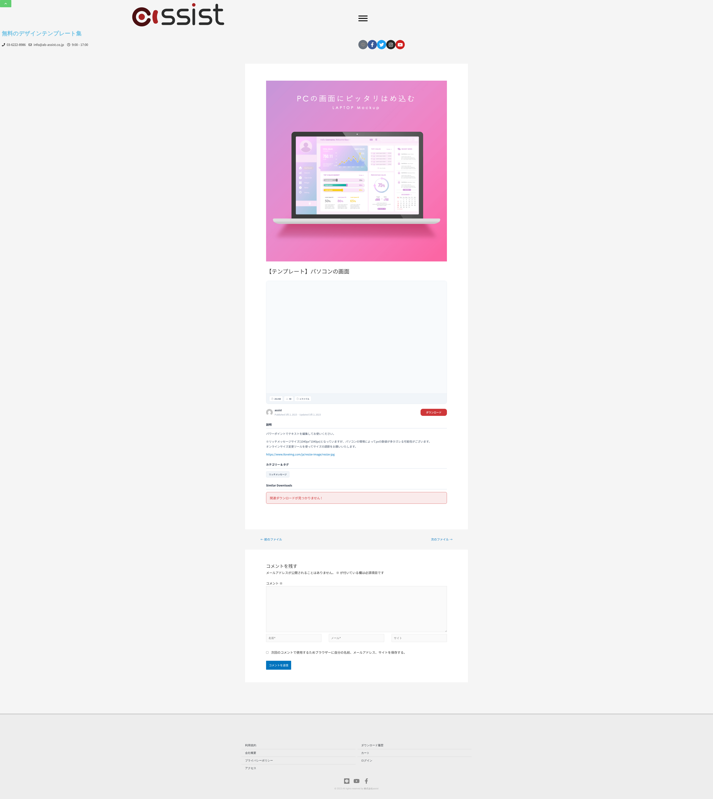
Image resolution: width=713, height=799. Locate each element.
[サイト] (419, 638)
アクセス (250, 768)
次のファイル (441, 539)
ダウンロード (434, 412)
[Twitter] (381, 44)
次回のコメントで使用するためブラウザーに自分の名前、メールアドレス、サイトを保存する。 (339, 652)
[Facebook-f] (372, 44)
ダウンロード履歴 (372, 745)
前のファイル (271, 539)
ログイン (366, 760)
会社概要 (250, 753)
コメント (274, 583)
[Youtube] (400, 44)
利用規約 (250, 745)
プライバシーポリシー (259, 760)
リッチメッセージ (278, 474)
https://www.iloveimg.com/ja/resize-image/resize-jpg (300, 454)
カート (365, 753)
